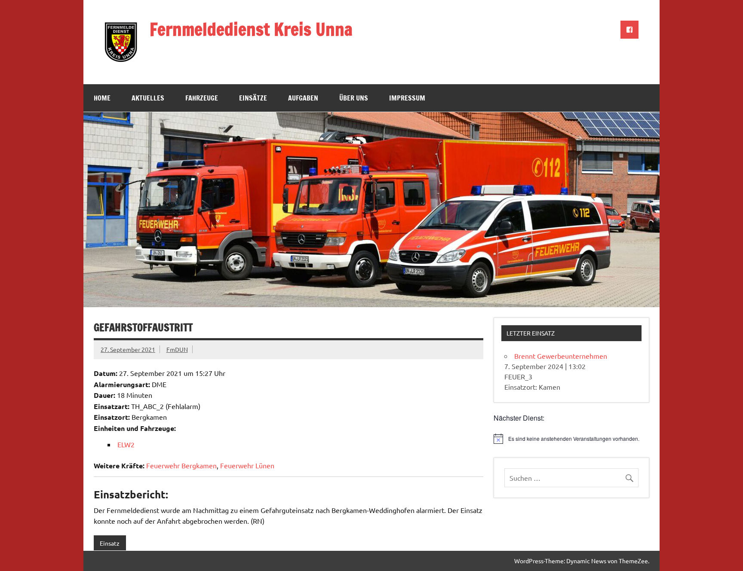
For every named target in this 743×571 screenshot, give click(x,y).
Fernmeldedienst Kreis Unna (251, 29)
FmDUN (177, 349)
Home (102, 98)
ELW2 (126, 444)
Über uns (353, 98)
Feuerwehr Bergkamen (181, 465)
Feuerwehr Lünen (247, 465)
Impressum (407, 98)
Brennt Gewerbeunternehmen (560, 355)
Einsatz (110, 543)
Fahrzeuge (201, 98)
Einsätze (253, 98)
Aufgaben (303, 98)
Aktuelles (148, 98)
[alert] (571, 439)
